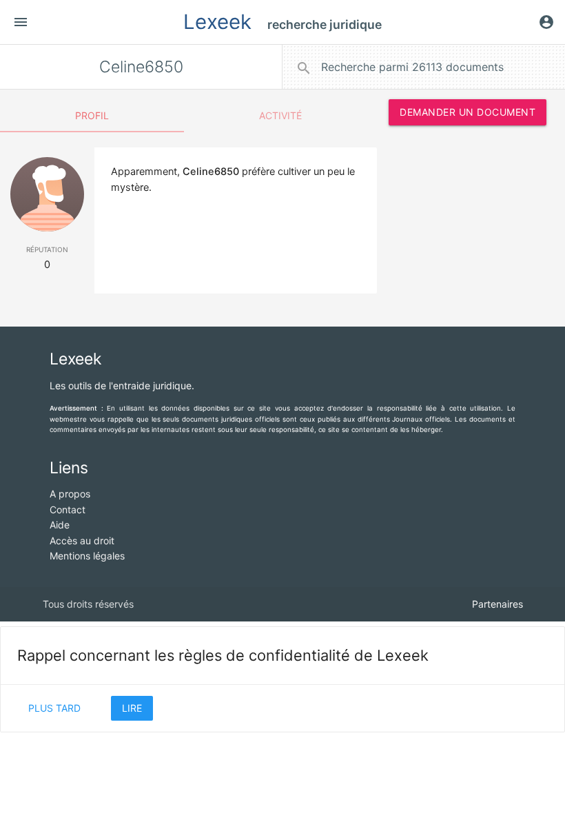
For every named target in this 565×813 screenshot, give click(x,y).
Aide (60, 525)
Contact (67, 509)
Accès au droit (82, 540)
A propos (70, 494)
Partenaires (497, 604)
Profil (92, 115)
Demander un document (467, 112)
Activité (280, 115)
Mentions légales (87, 556)
